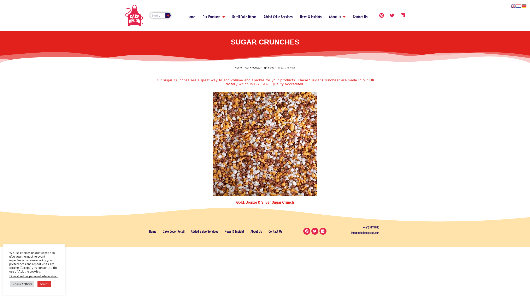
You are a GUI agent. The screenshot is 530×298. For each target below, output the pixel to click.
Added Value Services (278, 16)
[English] (513, 5)
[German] (524, 5)
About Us (335, 16)
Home (191, 16)
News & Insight (234, 231)
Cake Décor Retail (173, 231)
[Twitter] (392, 15)
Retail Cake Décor (244, 16)
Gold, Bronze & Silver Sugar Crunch (265, 202)
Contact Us (360, 16)
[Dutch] (519, 5)
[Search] (168, 15)
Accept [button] (44, 284)
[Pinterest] (381, 15)
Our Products (211, 16)
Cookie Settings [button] (22, 284)
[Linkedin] (402, 15)
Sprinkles (269, 67)
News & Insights (311, 16)
